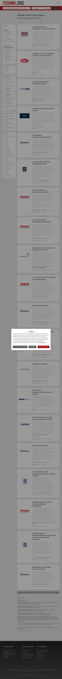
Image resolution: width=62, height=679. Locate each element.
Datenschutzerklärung (41, 342)
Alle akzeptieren (43, 346)
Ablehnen (32, 346)
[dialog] (31, 339)
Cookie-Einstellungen (20, 346)
